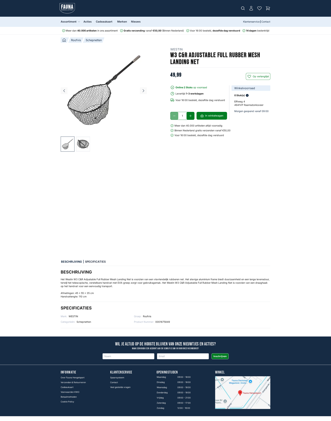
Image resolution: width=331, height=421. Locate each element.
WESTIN (176, 49)
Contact (265, 21)
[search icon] (242, 8)
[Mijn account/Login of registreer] (251, 8)
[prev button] (64, 90)
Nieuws (136, 21)
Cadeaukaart (104, 21)
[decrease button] (174, 116)
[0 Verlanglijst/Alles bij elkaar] (259, 8)
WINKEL (220, 372)
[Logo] (67, 8)
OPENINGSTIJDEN (167, 372)
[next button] (143, 90)
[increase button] (190, 116)
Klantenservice (251, 21)
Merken (122, 21)
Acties (87, 21)
